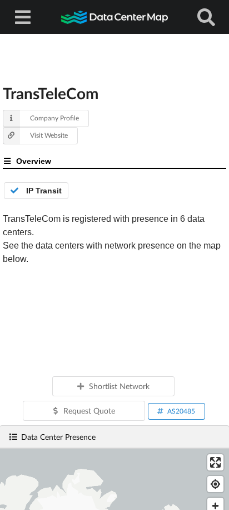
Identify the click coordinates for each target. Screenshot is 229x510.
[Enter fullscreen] (215, 462)
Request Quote (89, 410)
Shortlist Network (119, 386)
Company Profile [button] (54, 118)
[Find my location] (215, 484)
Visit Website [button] (49, 135)
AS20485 (181, 411)
